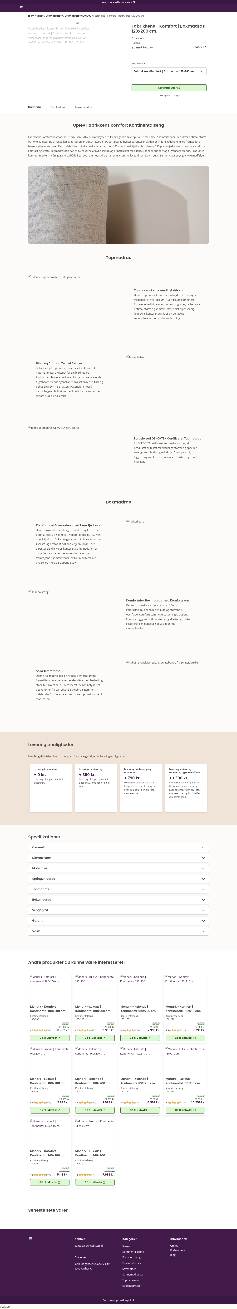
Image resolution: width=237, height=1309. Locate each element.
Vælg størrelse (138, 63)
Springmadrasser (132, 1274)
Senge (40, 16)
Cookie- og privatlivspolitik (118, 1300)
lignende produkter (83, 107)
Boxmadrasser (54, 16)
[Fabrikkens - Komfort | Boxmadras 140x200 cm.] (77, 24)
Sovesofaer (129, 1269)
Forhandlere (177, 1250)
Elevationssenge (132, 1257)
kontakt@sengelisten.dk (88, 1245)
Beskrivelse (34, 107)
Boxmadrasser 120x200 (78, 16)
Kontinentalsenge (133, 1252)
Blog (173, 1255)
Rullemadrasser (132, 1286)
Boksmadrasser (131, 1263)
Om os (174, 1245)
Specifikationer (58, 107)
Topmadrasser (131, 1280)
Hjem (31, 16)
